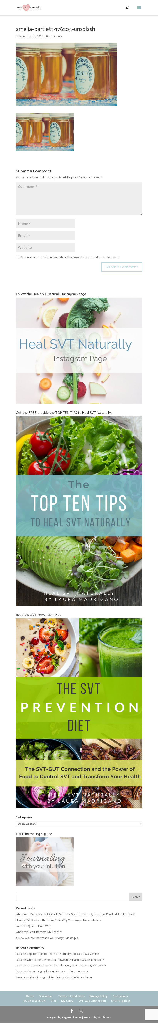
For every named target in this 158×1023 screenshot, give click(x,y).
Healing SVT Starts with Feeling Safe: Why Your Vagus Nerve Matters (58, 920)
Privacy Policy (99, 996)
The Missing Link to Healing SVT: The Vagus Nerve (58, 971)
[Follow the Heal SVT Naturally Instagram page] (79, 402)
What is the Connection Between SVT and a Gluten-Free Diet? (65, 959)
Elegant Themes (71, 1017)
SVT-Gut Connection (92, 1001)
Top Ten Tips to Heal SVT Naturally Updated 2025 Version (63, 953)
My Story (67, 1001)
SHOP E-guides (120, 1001)
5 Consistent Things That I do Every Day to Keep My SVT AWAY (66, 965)
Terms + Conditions (71, 996)
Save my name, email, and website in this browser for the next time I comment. (70, 257)
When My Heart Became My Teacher (39, 932)
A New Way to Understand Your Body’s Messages (47, 938)
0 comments (54, 36)
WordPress (104, 1017)
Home (30, 996)
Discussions (120, 996)
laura (22, 36)
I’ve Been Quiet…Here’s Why (33, 926)
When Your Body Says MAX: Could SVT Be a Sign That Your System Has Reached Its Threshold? (75, 914)
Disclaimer (46, 996)
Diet (53, 1001)
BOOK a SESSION (35, 1001)
